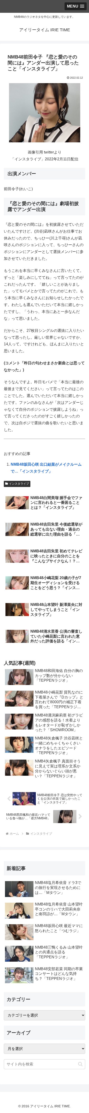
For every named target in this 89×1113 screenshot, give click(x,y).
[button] (80, 1064)
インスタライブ (19, 483)
